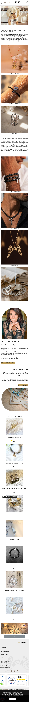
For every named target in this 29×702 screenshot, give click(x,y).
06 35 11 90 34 (3, 665)
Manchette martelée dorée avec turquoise (14, 514)
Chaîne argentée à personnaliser (14, 590)
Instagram (17, 671)
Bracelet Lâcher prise (14, 565)
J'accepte (12, 699)
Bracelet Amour (14, 616)
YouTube (14, 671)
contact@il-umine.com (5, 667)
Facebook (12, 671)
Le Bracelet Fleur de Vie (14, 437)
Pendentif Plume (14, 539)
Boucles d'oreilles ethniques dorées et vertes (14, 488)
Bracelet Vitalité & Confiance (14, 463)
